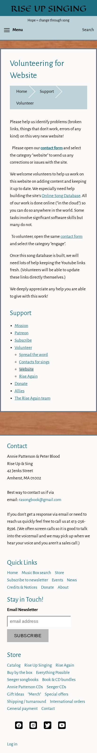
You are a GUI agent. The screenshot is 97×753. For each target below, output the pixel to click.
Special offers (56, 694)
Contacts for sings (34, 362)
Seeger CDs (56, 687)
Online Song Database (61, 196)
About (63, 587)
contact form (71, 236)
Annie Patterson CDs (25, 687)
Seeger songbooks (22, 679)
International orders (67, 701)
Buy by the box (19, 672)
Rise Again (28, 376)
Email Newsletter (22, 609)
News (72, 580)
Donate (21, 383)
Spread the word (33, 354)
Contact (17, 446)
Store (59, 573)
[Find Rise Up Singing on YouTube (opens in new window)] (62, 727)
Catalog (13, 665)
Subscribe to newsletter (27, 580)
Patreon (21, 333)
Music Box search (36, 573)
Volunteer (25, 103)
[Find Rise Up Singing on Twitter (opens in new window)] (48, 727)
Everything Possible (53, 672)
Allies (19, 391)
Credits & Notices (22, 587)
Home (21, 91)
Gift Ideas (15, 694)
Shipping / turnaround (26, 701)
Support (47, 91)
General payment (22, 708)
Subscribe (23, 340)
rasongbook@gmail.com (40, 500)
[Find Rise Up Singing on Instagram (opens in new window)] (33, 727)
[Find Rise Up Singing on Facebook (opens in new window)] (19, 727)
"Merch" (34, 694)
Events (57, 580)
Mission (21, 326)
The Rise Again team (32, 398)
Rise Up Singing (38, 665)
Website (26, 369)
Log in (12, 744)
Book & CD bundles (59, 679)
